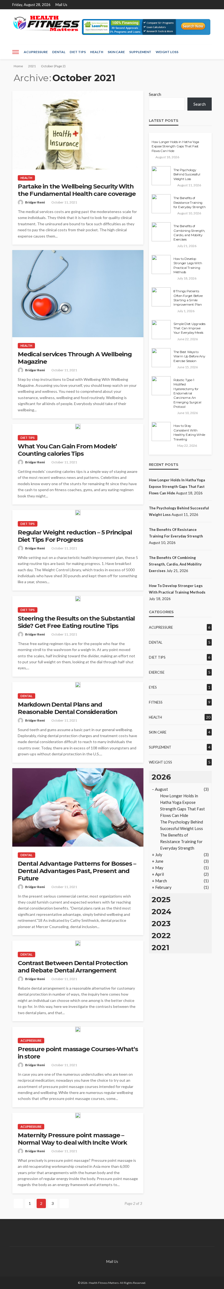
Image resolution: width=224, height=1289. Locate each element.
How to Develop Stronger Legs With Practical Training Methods (187, 265)
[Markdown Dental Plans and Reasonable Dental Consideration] (77, 685)
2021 (160, 947)
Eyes (153, 687)
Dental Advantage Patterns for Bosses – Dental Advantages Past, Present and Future (77, 871)
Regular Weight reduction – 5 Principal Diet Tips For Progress (75, 536)
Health (96, 52)
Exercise (156, 672)
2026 (161, 777)
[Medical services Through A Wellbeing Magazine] (77, 293)
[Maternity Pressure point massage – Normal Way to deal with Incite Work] (77, 1115)
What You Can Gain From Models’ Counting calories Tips (67, 450)
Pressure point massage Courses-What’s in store (78, 1052)
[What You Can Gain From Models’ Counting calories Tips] (77, 426)
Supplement (140, 52)
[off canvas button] (15, 52)
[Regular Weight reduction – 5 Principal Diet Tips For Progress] (77, 512)
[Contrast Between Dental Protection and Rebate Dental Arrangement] (77, 943)
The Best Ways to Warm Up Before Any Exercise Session (189, 356)
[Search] (207, 52)
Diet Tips (78, 52)
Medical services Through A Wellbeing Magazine (75, 358)
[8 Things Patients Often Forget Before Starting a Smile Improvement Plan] (161, 296)
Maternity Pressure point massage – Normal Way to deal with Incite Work (72, 1139)
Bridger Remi (35, 202)
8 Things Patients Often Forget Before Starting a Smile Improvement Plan (188, 297)
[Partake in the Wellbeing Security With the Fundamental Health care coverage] (77, 130)
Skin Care (116, 52)
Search (155, 94)
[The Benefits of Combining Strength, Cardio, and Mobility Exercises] (161, 231)
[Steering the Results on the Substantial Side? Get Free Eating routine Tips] (77, 598)
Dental (58, 52)
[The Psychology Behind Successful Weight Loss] (161, 175)
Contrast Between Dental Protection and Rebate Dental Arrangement (73, 966)
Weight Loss (167, 52)
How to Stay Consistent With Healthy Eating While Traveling (189, 432)
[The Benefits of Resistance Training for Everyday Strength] (161, 203)
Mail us (61, 4)
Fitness (156, 702)
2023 (161, 923)
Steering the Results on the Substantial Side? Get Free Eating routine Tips (76, 622)
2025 (161, 899)
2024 (161, 911)
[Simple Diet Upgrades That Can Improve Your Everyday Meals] (161, 329)
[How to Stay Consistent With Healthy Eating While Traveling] (161, 431)
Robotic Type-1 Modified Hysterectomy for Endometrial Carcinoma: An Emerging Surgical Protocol (187, 393)
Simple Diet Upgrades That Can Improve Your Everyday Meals (189, 328)
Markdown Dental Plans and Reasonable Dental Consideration (67, 708)
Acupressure (36, 52)
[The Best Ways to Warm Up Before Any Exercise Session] (161, 357)
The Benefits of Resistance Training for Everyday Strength (189, 202)
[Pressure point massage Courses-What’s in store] (77, 1029)
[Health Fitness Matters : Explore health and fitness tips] (46, 23)
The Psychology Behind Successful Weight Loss (186, 174)
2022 (161, 935)
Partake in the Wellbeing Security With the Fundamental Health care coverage (77, 190)
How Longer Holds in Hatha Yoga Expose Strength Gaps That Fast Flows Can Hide (175, 146)
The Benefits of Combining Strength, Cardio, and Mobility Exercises (189, 232)
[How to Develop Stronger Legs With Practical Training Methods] (161, 264)
